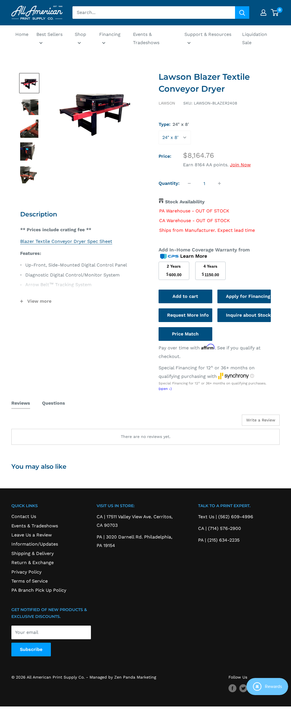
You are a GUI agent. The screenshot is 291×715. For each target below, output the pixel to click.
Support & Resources (207, 34)
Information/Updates (34, 544)
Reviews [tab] (20, 403)
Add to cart (185, 296)
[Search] (242, 12)
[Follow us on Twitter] (243, 688)
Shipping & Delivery (32, 553)
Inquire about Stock (248, 315)
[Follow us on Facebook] (232, 688)
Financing (109, 34)
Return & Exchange (32, 562)
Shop (80, 34)
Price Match (185, 334)
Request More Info (188, 315)
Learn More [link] (193, 256)
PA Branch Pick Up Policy (38, 590)
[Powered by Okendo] (37, 422)
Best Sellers (49, 34)
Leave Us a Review (31, 535)
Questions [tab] (53, 403)
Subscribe (31, 649)
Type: (174, 124)
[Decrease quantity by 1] (189, 183)
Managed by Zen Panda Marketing (123, 677)
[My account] (263, 12)
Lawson (167, 103)
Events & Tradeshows (146, 39)
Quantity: (169, 183)
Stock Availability (185, 201)
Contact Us (23, 516)
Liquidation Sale (254, 39)
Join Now (240, 164)
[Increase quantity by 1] (219, 183)
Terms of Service (29, 581)
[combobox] (153, 12)
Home (21, 34)
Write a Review (260, 420)
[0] (274, 12)
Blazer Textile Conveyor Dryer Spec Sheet (66, 241)
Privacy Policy (26, 572)
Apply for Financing (248, 296)
